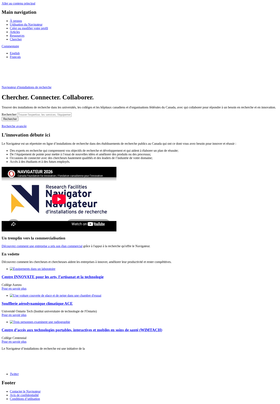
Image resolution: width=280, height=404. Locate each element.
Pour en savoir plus (14, 288)
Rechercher (9, 114)
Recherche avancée (14, 126)
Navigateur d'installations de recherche (26, 87)
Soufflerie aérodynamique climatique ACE (37, 303)
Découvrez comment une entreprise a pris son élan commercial (42, 246)
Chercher (16, 39)
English (15, 53)
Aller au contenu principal (18, 3)
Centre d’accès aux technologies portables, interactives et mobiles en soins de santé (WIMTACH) (82, 330)
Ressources (17, 35)
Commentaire (10, 46)
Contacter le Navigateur (25, 391)
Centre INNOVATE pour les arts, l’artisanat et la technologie (53, 277)
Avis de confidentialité (24, 395)
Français (15, 57)
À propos (16, 21)
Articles (15, 32)
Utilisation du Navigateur (26, 24)
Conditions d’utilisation (25, 399)
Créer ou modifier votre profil (29, 28)
